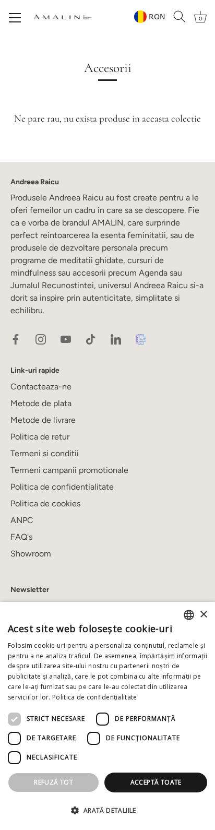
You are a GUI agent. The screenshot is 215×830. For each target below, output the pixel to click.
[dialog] (107, 716)
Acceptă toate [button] (156, 782)
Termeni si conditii (44, 453)
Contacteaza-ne (40, 387)
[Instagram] (40, 338)
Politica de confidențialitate (94, 697)
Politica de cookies (45, 503)
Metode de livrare (43, 420)
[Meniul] (15, 17)
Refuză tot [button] (53, 782)
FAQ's (21, 537)
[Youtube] (66, 338)
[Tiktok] (91, 338)
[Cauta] (179, 16)
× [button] (203, 615)
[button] (107, 810)
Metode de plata (40, 403)
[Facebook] (15, 338)
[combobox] (189, 615)
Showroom (30, 554)
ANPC (21, 520)
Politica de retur (39, 437)
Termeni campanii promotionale (69, 470)
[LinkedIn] (116, 338)
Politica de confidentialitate (62, 487)
